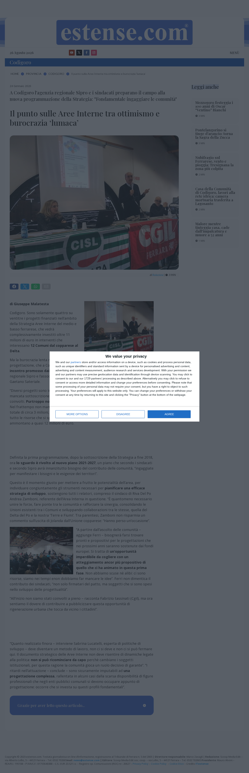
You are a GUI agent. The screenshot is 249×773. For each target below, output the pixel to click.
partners (76, 362)
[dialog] (124, 386)
